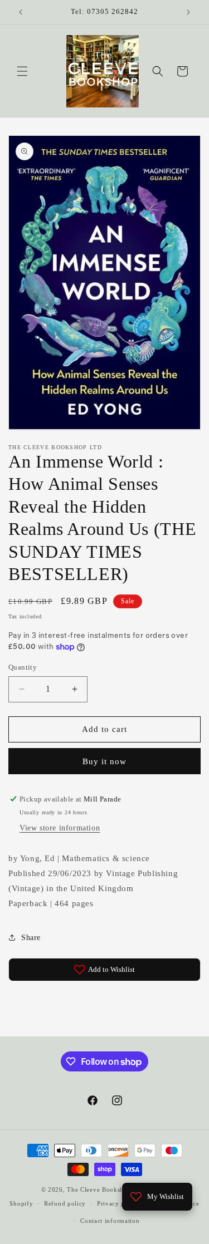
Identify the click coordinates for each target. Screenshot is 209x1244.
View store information (60, 828)
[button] (22, 71)
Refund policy (65, 1203)
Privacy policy (118, 1203)
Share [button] (31, 937)
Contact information (109, 1220)
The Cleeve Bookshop (99, 1189)
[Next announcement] (188, 12)
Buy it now (104, 761)
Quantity (22, 667)
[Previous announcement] (20, 12)
